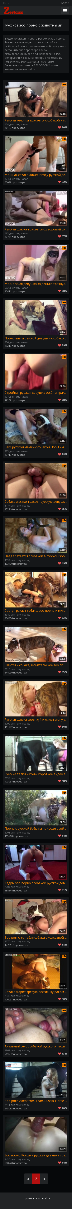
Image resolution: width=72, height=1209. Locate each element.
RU (5, 3)
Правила (29, 1198)
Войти (65, 3)
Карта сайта (43, 1198)
